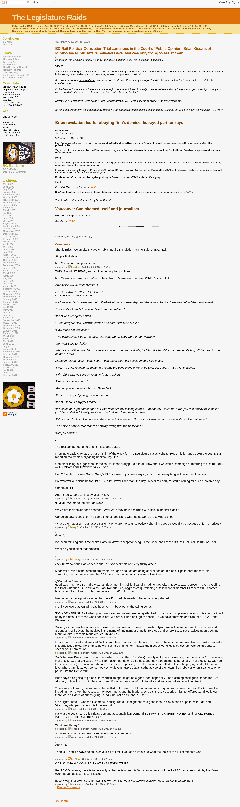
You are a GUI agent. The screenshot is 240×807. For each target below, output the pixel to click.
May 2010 (8, 309)
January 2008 (10, 236)
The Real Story (11, 72)
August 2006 (9, 192)
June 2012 (8, 372)
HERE (94, 187)
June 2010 (8, 312)
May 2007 (8, 215)
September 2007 (11, 226)
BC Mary (75, 559)
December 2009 (11, 296)
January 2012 (10, 362)
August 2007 (9, 223)
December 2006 (11, 202)
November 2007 (11, 231)
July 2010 (8, 315)
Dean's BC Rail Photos (14, 171)
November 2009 (11, 294)
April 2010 (8, 307)
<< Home (61, 801)
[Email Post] (90, 236)
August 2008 (9, 254)
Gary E (74, 527)
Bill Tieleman (9, 64)
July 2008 (8, 252)
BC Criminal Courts (13, 77)
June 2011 (8, 343)
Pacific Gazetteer (12, 56)
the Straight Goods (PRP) (16, 75)
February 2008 (10, 239)
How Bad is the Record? (15, 67)
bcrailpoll (75, 267)
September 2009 (11, 288)
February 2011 (10, 333)
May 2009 (8, 278)
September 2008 (11, 257)
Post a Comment (68, 787)
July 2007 (8, 220)
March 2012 (9, 367)
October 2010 (10, 323)
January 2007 (10, 205)
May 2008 (8, 247)
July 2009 (8, 283)
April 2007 (8, 213)
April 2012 (8, 370)
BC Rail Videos (10, 169)
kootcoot (7, 44)
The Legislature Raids (49, 17)
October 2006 (10, 197)
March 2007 (9, 210)
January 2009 (10, 268)
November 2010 (11, 325)
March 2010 (9, 304)
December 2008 (11, 265)
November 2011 (11, 357)
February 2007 (10, 207)
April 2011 (8, 338)
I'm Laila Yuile (10, 62)
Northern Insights (12, 69)
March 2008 (9, 241)
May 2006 (8, 184)
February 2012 (10, 364)
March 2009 (9, 273)
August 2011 (9, 349)
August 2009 (9, 286)
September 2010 (11, 320)
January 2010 (10, 299)
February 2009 (10, 270)
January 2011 (10, 330)
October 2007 (10, 228)
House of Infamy (11, 59)
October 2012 (10, 375)
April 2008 (8, 244)
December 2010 (11, 328)
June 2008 (8, 249)
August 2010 (9, 317)
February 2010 (10, 302)
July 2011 (8, 346)
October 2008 (10, 260)
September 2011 (11, 351)
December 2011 (11, 359)
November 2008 (11, 262)
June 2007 (8, 218)
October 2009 (10, 291)
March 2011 (9, 336)
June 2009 (8, 281)
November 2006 (11, 199)
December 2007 (11, 234)
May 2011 (8, 341)
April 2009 (8, 275)
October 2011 (10, 354)
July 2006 (8, 189)
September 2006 (11, 194)
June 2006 (8, 186)
